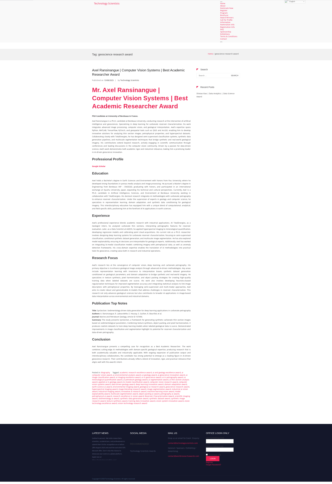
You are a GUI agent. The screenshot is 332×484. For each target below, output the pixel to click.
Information (225, 22)
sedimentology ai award (108, 398)
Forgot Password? (213, 464)
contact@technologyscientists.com (183, 443)
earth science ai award (102, 387)
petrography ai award (169, 394)
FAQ (222, 29)
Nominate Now (226, 8)
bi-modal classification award (136, 382)
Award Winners (227, 17)
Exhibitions (225, 34)
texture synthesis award (117, 401)
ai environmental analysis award (127, 375)
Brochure (224, 15)
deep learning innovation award (150, 384)
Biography (105, 372)
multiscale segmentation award (124, 394)
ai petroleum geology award (135, 379)
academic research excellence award (136, 372)
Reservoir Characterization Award (159, 396)
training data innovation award (141, 401)
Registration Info (227, 27)
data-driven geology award (123, 384)
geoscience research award (177, 387)
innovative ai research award (133, 391)
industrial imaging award (109, 391)
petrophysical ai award (102, 396)
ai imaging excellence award (128, 377)
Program (224, 13)
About (222, 6)
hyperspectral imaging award (105, 389)
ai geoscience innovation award (171, 375)
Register (223, 10)
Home (222, 3)
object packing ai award (149, 394)
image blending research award (132, 389)
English (292, 1)
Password (214, 446)
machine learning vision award (160, 391)
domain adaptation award (175, 384)
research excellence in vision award (128, 396)
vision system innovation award (170, 401)
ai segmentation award (158, 379)
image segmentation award (159, 389)
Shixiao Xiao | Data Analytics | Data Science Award (215, 95)
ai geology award (149, 375)
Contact (223, 39)
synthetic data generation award (134, 398)
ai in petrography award (172, 377)
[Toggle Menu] (221, 1)
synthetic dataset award (159, 398)
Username (215, 438)
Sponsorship (225, 31)
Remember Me (214, 455)
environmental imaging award (126, 387)
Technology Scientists (107, 3)
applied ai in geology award (110, 382)
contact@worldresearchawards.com (183, 456)
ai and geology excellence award (167, 372)
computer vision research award (164, 382)
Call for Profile (226, 20)
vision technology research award (132, 403)
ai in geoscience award (151, 377)
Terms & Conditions (228, 36)
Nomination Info (227, 24)
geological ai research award (152, 387)
